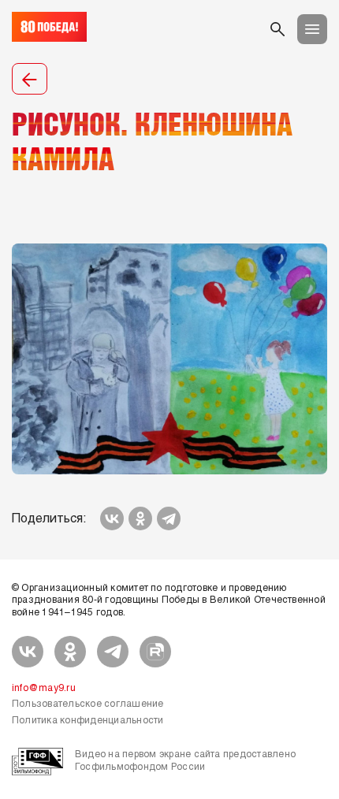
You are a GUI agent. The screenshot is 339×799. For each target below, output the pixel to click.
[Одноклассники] (140, 518)
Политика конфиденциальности (87, 721)
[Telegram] (169, 518)
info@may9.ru (44, 688)
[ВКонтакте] (112, 518)
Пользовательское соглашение (87, 704)
